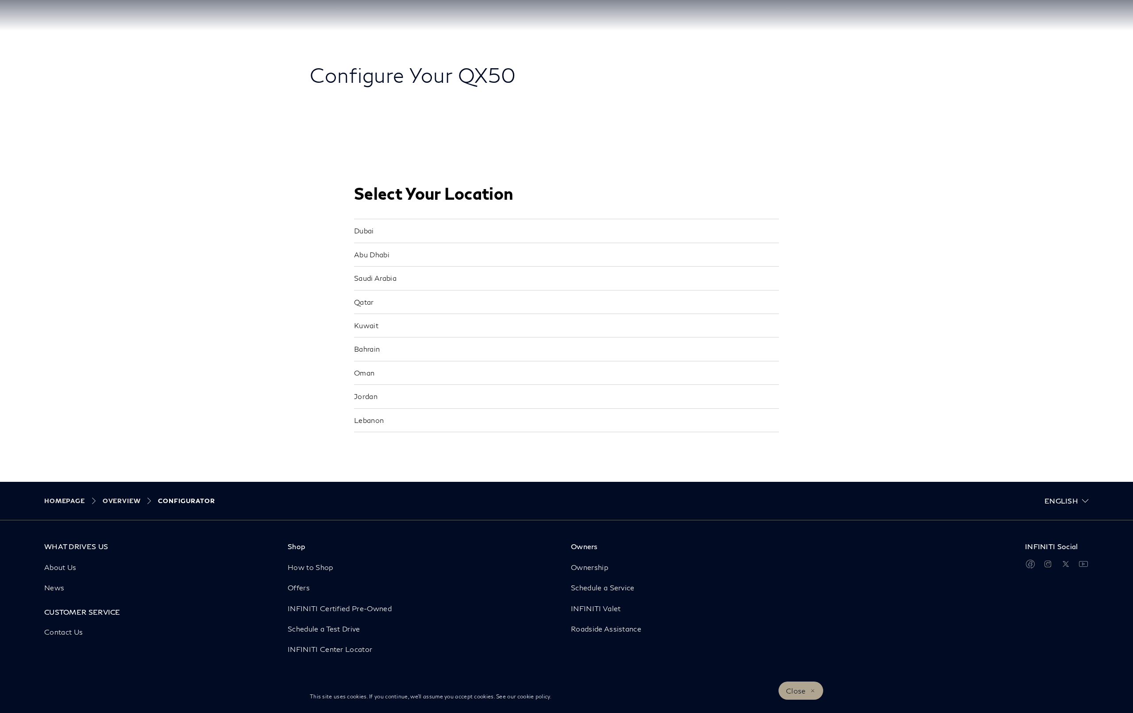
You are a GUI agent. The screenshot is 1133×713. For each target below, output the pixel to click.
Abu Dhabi (371, 254)
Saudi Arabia (375, 278)
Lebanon (369, 420)
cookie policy (533, 696)
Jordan (366, 396)
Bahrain (367, 349)
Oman (364, 372)
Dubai (364, 230)
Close (796, 690)
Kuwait (366, 325)
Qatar (364, 302)
